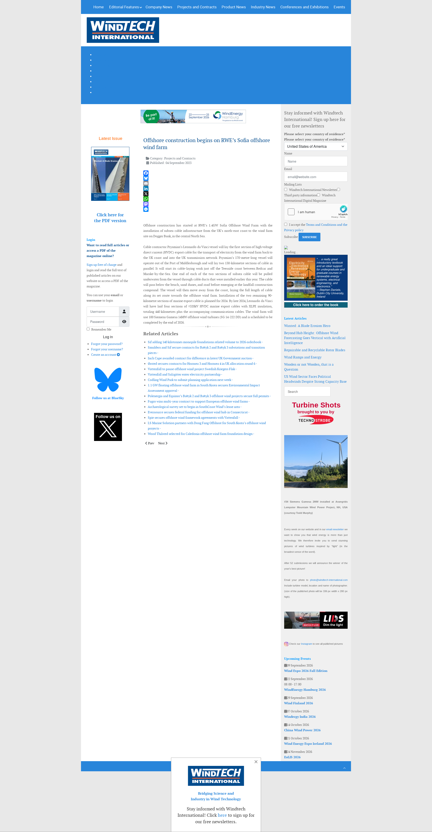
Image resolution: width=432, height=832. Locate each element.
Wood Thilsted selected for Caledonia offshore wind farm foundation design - (201, 434)
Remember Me (101, 329)
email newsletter (335, 529)
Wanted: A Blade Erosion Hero (307, 326)
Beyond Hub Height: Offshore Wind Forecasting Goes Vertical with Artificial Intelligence (315, 338)
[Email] (207, 183)
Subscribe (291, 237)
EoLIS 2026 (292, 757)
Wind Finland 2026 (298, 703)
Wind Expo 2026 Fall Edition (305, 671)
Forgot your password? (107, 344)
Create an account (104, 355)
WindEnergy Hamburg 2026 (305, 690)
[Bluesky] (207, 178)
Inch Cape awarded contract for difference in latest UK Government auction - (201, 358)
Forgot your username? (107, 349)
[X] (207, 193)
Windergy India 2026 (300, 717)
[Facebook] (207, 173)
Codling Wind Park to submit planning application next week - (190, 380)
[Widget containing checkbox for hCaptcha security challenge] (316, 211)
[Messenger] (207, 209)
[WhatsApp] (207, 198)
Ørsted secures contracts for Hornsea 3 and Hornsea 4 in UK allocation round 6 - (202, 364)
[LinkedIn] (207, 188)
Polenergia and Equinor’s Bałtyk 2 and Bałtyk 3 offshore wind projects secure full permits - (209, 396)
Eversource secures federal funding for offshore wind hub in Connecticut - (199, 412)
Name (288, 153)
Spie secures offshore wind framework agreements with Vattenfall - (194, 418)
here (222, 815)
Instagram (306, 643)
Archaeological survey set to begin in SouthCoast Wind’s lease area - (195, 407)
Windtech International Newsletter (312, 190)
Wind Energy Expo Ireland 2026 (308, 744)
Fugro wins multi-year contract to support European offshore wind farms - (199, 401)
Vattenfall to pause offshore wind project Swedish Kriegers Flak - (192, 369)
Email (288, 169)
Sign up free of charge (102, 265)
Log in (108, 336)
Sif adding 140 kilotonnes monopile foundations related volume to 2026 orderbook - (205, 342)
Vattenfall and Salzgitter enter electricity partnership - (185, 374)
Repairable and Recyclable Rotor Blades (314, 350)
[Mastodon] (207, 204)
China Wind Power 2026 (302, 730)
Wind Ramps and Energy (303, 357)
